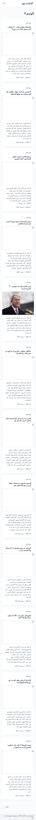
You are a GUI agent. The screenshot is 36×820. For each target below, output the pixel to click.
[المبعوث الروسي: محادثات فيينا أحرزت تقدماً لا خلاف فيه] (18, 500)
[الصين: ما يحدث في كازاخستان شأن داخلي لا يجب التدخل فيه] (18, 435)
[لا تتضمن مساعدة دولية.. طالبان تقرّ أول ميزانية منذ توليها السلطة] (18, 108)
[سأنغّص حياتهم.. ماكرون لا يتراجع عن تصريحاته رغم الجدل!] (18, 368)
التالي (7, 807)
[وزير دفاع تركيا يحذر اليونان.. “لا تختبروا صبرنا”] (18, 303)
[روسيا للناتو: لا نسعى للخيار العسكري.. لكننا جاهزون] (18, 173)
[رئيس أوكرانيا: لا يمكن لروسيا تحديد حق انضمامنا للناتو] (18, 238)
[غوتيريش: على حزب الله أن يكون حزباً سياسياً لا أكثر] (18, 632)
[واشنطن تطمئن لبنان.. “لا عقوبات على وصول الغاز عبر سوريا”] (18, 44)
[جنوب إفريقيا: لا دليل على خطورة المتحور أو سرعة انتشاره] (18, 762)
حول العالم (28, 23)
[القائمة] (4, 3)
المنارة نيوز (27, 3)
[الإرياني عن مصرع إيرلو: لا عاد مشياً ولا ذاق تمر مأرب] (18, 565)
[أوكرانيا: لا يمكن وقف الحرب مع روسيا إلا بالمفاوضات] (18, 697)
